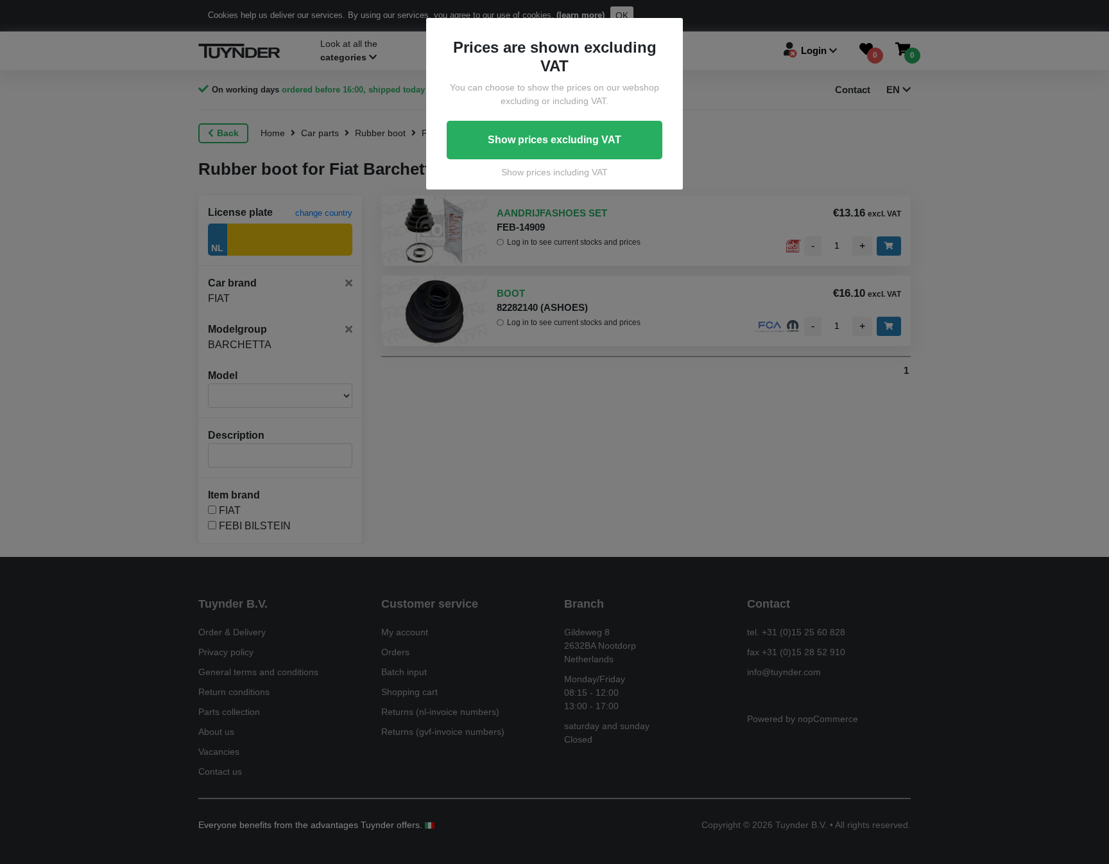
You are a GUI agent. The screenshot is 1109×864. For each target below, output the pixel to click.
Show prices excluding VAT (554, 139)
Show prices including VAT (554, 172)
